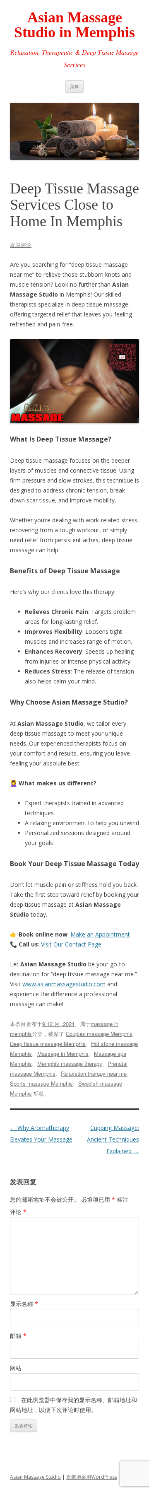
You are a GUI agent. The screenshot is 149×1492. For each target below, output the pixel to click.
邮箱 (18, 1336)
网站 (16, 1368)
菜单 (74, 86)
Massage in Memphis (63, 1053)
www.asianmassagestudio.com (64, 984)
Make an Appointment (100, 934)
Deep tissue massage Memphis (48, 1044)
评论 (18, 1212)
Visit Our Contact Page (71, 944)
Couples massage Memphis (99, 1034)
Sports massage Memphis (41, 1083)
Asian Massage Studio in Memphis (74, 25)
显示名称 (24, 1304)
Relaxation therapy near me (94, 1073)
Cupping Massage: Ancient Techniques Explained (113, 1139)
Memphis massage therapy (69, 1063)
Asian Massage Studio (35, 1476)
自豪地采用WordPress (91, 1476)
